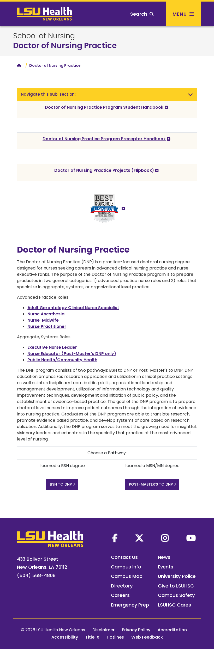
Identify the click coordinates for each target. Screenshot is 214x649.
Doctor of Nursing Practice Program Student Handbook (104, 107)
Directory (122, 586)
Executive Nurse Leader (52, 347)
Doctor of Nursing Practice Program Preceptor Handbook (104, 139)
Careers (120, 595)
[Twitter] (139, 538)
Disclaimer (103, 630)
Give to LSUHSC (176, 586)
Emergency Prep (130, 605)
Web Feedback (147, 637)
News (164, 557)
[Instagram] (165, 538)
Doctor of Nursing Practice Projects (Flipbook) (104, 170)
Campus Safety (176, 595)
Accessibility (64, 637)
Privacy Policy (136, 630)
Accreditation (172, 630)
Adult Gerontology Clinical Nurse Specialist (73, 308)
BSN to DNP (61, 484)
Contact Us (124, 557)
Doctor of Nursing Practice (65, 45)
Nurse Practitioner (46, 326)
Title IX (92, 637)
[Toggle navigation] (190, 94)
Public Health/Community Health (62, 360)
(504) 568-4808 (36, 575)
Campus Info (126, 567)
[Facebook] (114, 538)
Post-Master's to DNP (151, 484)
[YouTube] (191, 538)
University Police (177, 576)
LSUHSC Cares (174, 605)
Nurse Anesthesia (45, 314)
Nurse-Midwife (43, 320)
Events (165, 567)
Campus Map (126, 576)
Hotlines (115, 637)
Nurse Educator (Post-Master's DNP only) (71, 354)
